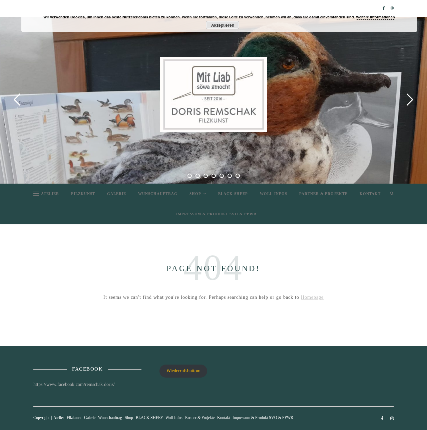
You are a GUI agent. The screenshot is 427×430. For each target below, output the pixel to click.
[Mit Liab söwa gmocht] (213, 94)
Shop (195, 194)
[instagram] (392, 8)
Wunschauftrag (157, 194)
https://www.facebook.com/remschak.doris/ (74, 384)
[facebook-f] (384, 8)
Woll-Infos (273, 194)
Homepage (312, 297)
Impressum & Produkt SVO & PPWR (216, 214)
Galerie (116, 194)
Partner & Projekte (323, 194)
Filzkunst (83, 194)
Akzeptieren (222, 25)
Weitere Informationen (375, 16)
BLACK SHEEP (233, 194)
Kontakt (370, 194)
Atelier (50, 194)
